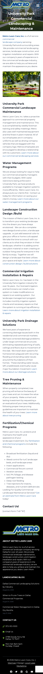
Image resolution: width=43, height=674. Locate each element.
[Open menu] (37, 5)
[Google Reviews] (26, 671)
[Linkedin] (21, 671)
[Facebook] (11, 671)
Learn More (28, 569)
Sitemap (12, 663)
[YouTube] (32, 671)
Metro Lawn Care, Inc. (13, 36)
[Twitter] (16, 671)
